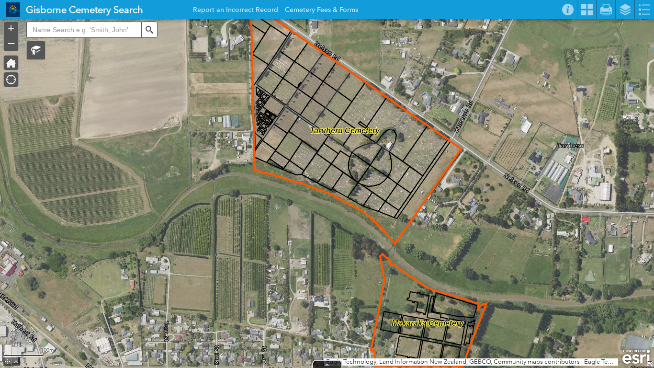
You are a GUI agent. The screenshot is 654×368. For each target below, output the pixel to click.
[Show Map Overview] (650, 364)
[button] (35, 50)
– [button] (11, 42)
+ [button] (11, 28)
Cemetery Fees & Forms (321, 11)
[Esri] (636, 357)
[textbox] (83, 30)
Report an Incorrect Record (235, 11)
